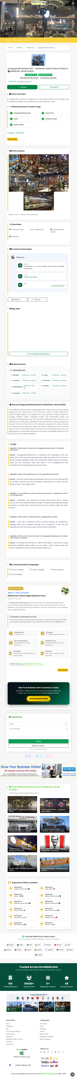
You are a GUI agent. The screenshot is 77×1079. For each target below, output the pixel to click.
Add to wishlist (39, 746)
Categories (9, 1026)
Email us (17, 300)
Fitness (42, 1031)
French (29, 950)
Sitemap (9, 1042)
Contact (27, 40)
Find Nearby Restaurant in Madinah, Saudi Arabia (34, 788)
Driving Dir (55, 87)
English (11, 945)
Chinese (59, 945)
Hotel (41, 1026)
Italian (71, 950)
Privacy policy (10, 1034)
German (61, 950)
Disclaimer (9, 1037)
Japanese (50, 950)
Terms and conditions (13, 1031)
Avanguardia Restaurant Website (34, 665)
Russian (9, 950)
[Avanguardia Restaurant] (24, 165)
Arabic (21, 945)
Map (20, 40)
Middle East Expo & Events (14, 1039)
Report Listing (12, 139)
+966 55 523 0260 (30, 277)
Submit (38, 741)
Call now (37, 300)
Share (29, 756)
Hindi (68, 945)
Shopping (43, 1029)
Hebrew (49, 945)
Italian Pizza (49, 113)
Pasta (16, 119)
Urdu (30, 945)
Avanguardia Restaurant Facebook (31, 663)
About (8, 40)
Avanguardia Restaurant (22, 113)
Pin (50, 756)
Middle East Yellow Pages (47, 1074)
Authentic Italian (51, 119)
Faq (7, 1029)
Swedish (39, 954)
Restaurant (30, 48)
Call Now (23, 87)
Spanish (39, 950)
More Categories (45, 1039)
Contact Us (10, 1044)
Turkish (19, 950)
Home (10, 48)
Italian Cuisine (19, 125)
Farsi (39, 945)
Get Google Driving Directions (39, 354)
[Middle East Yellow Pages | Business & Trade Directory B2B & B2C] (38, 2)
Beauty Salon (44, 1034)
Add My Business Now (38, 698)
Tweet (40, 756)
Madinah (19, 48)
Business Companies (46, 1037)
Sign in (73, 3)
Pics (14, 40)
